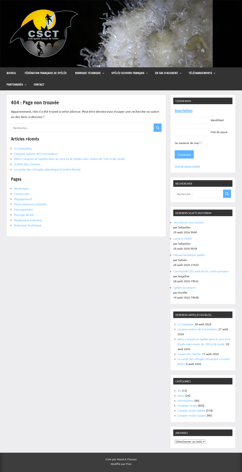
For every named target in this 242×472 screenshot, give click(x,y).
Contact (39, 84)
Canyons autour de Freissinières (36, 153)
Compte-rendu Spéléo (191, 410)
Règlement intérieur (28, 220)
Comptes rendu (187, 405)
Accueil (11, 73)
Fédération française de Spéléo (46, 73)
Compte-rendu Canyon (192, 415)
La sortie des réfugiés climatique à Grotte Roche (47, 169)
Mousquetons (23, 209)
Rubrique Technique (88, 73)
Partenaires (15, 84)
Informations (186, 400)
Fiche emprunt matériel (30, 204)
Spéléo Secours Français (127, 73)
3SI (179, 390)
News (181, 395)
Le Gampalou (23, 148)
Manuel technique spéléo (189, 255)
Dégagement (23, 199)
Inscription (184, 110)
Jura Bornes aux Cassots (188, 222)
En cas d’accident (166, 73)
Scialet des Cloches (27, 164)
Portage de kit (23, 215)
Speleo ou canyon (184, 287)
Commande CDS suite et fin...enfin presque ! (201, 271)
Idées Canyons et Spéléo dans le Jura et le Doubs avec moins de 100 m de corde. (69, 159)
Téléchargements (200, 73)
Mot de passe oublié (187, 166)
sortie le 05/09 (182, 238)
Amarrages (21, 188)
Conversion (22, 193)
